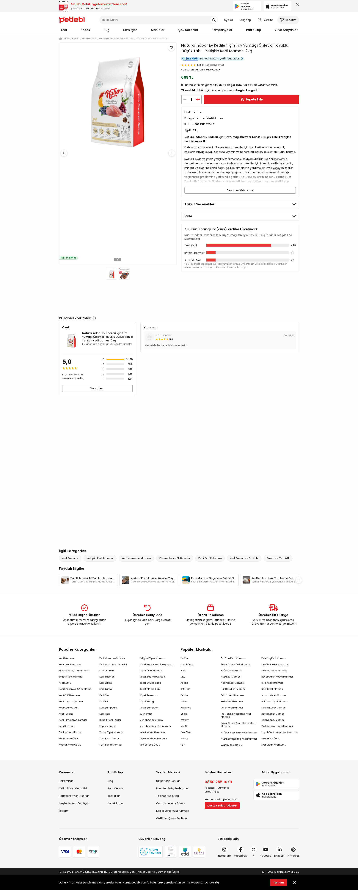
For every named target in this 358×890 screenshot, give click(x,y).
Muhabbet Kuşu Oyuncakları (156, 726)
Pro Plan (184, 658)
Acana (184, 682)
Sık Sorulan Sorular (168, 781)
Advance (185, 707)
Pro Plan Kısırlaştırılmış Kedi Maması (236, 715)
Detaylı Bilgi (212, 882)
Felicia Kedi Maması (232, 695)
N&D (182, 676)
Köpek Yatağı (147, 701)
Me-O (183, 726)
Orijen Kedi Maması (232, 707)
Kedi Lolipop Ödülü (150, 744)
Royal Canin (187, 664)
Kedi (63, 30)
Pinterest (293, 856)
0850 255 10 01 (218, 782)
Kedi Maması (70, 558)
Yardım (268, 20)
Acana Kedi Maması (232, 682)
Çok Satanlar (188, 30)
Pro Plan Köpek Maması (274, 670)
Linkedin (279, 856)
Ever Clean (186, 732)
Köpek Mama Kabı (150, 689)
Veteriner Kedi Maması (152, 732)
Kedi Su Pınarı (66, 726)
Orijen (183, 713)
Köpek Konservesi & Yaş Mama (157, 664)
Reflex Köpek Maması (273, 713)
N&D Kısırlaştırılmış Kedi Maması (239, 738)
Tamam (278, 882)
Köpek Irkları (115, 803)
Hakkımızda (66, 781)
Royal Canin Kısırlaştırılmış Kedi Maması (238, 725)
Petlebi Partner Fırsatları (74, 796)
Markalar (157, 30)
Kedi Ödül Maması (210, 558)
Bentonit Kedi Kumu (70, 732)
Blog (110, 781)
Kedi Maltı (104, 713)
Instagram (224, 856)
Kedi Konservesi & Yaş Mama (75, 689)
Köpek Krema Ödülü (70, 744)
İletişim (63, 811)
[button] (171, 153)
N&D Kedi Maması (231, 676)
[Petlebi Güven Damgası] (150, 852)
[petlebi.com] (60, 38)
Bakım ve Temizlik (278, 558)
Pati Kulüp (253, 30)
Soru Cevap (115, 788)
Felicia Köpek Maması (273, 707)
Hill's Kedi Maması (231, 670)
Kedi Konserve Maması (136, 558)
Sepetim (290, 20)
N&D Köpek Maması (272, 689)
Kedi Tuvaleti (66, 713)
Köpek (85, 30)
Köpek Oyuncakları (150, 682)
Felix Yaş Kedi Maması (273, 658)
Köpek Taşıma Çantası (152, 676)
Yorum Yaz (97, 388)
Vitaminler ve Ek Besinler (174, 558)
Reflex (183, 701)
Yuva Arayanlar (286, 30)
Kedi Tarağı (105, 689)
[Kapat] (296, 5)
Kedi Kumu (65, 682)
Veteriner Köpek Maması (153, 738)
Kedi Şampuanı (108, 707)
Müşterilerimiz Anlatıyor (74, 803)
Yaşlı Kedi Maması (109, 738)
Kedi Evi (103, 701)
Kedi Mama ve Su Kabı (244, 558)
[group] (88, 580)
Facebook (240, 856)
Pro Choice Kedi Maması (275, 664)
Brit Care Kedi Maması (233, 689)
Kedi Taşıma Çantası (71, 701)
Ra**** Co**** (163, 335)
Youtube (265, 856)
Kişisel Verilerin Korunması (172, 811)
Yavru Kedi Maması (70, 664)
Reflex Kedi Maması (232, 701)
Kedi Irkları (114, 796)
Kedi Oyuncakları (68, 707)
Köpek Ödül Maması (151, 670)
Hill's (182, 670)
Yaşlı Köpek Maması (110, 744)
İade (188, 216)
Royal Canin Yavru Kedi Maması (279, 732)
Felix (182, 744)
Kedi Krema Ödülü (69, 738)
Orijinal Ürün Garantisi (73, 788)
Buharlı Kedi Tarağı (110, 720)
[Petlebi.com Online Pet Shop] (72, 19)
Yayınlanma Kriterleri (72, 378)
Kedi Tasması (107, 676)
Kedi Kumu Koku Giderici (113, 664)
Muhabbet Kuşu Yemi (151, 720)
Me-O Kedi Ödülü (270, 738)
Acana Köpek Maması (274, 695)
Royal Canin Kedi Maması (235, 664)
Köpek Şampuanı (149, 707)
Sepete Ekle (254, 99)
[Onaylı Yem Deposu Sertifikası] (171, 852)
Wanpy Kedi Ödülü (231, 744)
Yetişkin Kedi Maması (100, 558)
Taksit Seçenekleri (199, 204)
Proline (184, 738)
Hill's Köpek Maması (272, 682)
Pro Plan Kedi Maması (233, 658)
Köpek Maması (107, 726)
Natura (188, 45)
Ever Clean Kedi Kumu (273, 744)
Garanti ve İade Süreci (170, 803)
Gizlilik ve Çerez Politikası (172, 818)
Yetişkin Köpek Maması (152, 658)
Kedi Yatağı (105, 682)
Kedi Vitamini (106, 670)
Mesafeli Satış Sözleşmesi (172, 788)
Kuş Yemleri (146, 713)
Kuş (106, 30)
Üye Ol (228, 20)
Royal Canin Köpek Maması (277, 676)
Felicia (184, 695)
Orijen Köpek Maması (273, 720)
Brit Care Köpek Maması (274, 701)
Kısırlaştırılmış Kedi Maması (74, 670)
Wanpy (184, 720)
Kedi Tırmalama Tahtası (73, 720)
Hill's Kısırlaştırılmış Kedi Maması (239, 732)
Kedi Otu (104, 695)
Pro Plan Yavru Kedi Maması (277, 726)
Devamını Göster (239, 190)
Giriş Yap (245, 20)
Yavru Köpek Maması (111, 732)
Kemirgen (130, 30)
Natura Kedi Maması (210, 118)
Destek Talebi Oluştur (222, 805)
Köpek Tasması (148, 695)
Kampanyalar (222, 30)
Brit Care (185, 689)
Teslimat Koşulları (167, 796)
